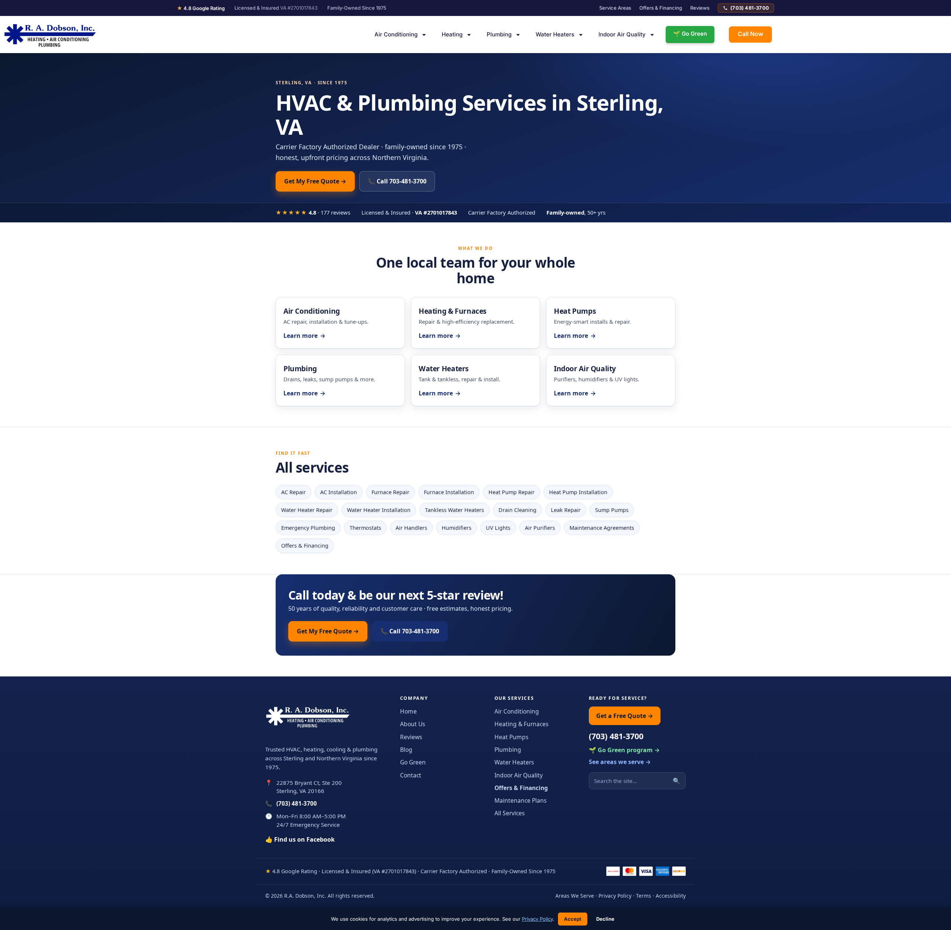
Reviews (700, 8)
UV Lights (498, 527)
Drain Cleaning (517, 509)
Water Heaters (555, 34)
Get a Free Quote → (624, 716)
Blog (406, 749)
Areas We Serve (574, 895)
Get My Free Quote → (315, 181)
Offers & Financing (660, 8)
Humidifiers (456, 527)
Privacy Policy (615, 895)
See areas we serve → (620, 762)
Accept (572, 919)
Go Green (413, 762)
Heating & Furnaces (521, 724)
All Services (509, 813)
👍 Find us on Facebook (300, 839)
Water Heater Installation (378, 509)
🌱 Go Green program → (624, 750)
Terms (643, 895)
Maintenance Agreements (601, 527)
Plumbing (499, 34)
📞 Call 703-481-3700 (397, 181)
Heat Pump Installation (578, 492)
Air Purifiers (540, 527)
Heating (452, 34)
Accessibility (671, 895)
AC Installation (338, 492)
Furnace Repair (390, 492)
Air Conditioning (396, 34)
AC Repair (293, 492)
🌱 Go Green (690, 33)
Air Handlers (411, 527)
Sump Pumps (612, 509)
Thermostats (365, 527)
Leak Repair (566, 509)
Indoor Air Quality (622, 34)
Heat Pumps (511, 737)
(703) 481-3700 (749, 8)
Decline (605, 919)
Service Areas (615, 8)
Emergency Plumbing (308, 527)
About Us (412, 724)
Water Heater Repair (306, 509)
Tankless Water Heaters (454, 509)
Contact (410, 775)
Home (408, 711)
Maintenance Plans (520, 800)
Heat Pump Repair (512, 492)
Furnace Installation (449, 492)
